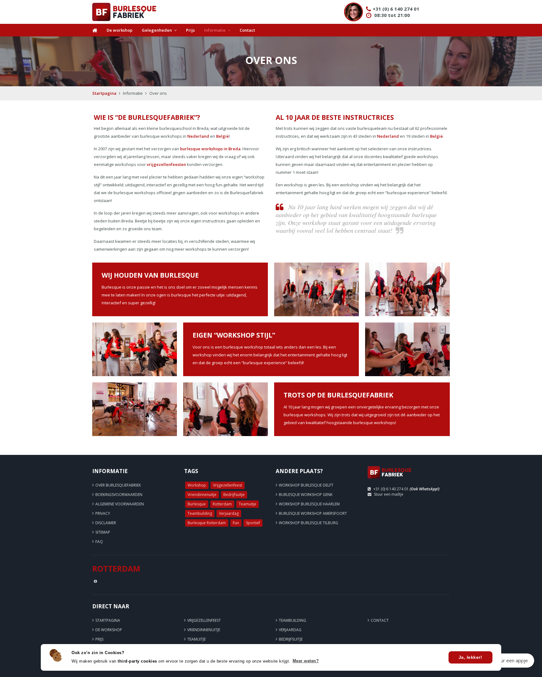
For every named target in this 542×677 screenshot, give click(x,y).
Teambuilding (200, 513)
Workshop (197, 485)
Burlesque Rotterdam (207, 522)
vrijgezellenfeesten (166, 164)
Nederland (198, 136)
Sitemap (102, 532)
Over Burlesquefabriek (118, 485)
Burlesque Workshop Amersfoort (313, 513)
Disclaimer (105, 522)
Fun (236, 522)
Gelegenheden (157, 30)
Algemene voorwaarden (119, 504)
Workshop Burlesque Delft (306, 485)
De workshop (119, 30)
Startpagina (104, 93)
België (222, 136)
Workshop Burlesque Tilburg (308, 522)
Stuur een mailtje (388, 494)
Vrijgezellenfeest (227, 485)
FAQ (99, 541)
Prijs (190, 30)
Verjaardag (229, 513)
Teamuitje (247, 504)
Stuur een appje (511, 660)
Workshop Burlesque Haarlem (309, 504)
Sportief (253, 522)
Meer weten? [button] (306, 660)
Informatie (215, 30)
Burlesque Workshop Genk (305, 494)
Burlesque (197, 504)
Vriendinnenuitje (202, 494)
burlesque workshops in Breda (210, 149)
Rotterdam (222, 504)
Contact (247, 30)
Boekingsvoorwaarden (118, 494)
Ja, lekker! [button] (470, 657)
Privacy (102, 513)
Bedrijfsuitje (234, 494)
